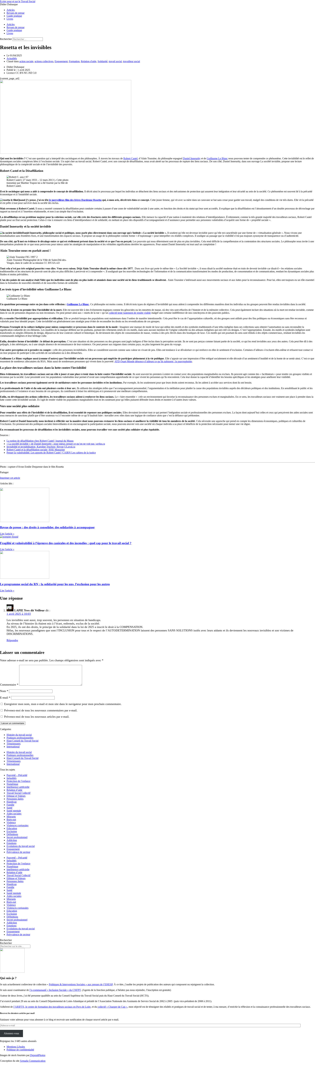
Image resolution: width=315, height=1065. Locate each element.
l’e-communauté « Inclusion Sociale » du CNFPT (55, 990)
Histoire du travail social (19, 734)
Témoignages (14, 743)
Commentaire (9, 684)
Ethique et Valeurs (16, 795)
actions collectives (44, 61)
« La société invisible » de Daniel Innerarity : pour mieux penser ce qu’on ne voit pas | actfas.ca (56, 443)
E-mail (5, 697)
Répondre (12, 640)
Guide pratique (14, 15)
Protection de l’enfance (18, 781)
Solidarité (102, 61)
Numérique (12, 784)
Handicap (12, 801)
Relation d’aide (14, 790)
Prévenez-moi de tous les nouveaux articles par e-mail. (36, 716)
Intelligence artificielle (18, 787)
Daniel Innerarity (191, 158)
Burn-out (11, 819)
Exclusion (12, 831)
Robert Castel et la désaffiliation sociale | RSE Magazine (36, 449)
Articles (11, 10)
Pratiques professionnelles (20, 737)
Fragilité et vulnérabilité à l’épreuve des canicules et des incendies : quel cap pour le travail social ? (65, 543)
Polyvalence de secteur (18, 852)
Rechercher (6, 39)
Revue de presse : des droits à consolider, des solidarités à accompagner (47, 527)
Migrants (11, 816)
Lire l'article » (7, 533)
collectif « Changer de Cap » (112, 1006)
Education (12, 828)
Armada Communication (32, 1060)
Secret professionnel (17, 837)
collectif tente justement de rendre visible (130, 312)
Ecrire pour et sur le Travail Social (17, 1)
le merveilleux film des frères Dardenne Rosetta (75, 200)
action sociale (26, 61)
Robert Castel (130, 158)
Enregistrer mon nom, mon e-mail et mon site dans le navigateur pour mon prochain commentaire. (63, 704)
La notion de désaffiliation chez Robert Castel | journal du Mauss (40, 440)
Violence (11, 822)
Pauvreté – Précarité (17, 775)
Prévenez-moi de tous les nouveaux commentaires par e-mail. (40, 710)
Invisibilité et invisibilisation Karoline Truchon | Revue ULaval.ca (41, 446)
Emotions (11, 843)
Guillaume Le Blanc (217, 158)
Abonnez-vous (11, 1033)
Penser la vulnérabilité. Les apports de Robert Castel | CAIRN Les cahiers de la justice (51, 452)
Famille (10, 804)
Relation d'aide (88, 61)
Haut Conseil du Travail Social (22, 740)
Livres (10, 18)
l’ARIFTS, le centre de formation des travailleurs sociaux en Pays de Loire (52, 1006)
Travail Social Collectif (18, 793)
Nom (4, 691)
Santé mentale (14, 810)
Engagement (61, 61)
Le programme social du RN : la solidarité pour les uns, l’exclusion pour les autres (55, 584)
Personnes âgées (15, 798)
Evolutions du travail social (21, 846)
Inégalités (11, 778)
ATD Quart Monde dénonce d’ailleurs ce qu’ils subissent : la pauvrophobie (153, 361)
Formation (74, 61)
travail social (115, 61)
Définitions (12, 834)
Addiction (12, 840)
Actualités (12, 58)
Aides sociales (14, 813)
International (13, 746)
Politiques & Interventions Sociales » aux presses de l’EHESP (81, 984)
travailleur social (131, 61)
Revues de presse (15, 12)
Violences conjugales (17, 825)
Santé (9, 807)
